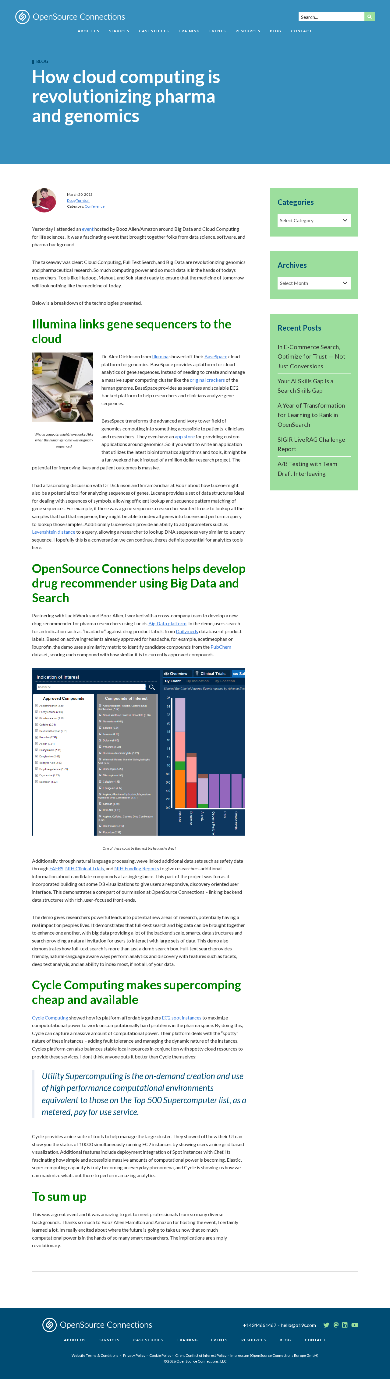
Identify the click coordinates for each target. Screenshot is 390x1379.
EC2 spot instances (181, 1017)
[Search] (369, 16)
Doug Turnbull (78, 200)
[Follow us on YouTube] (354, 1325)
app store (185, 436)
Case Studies (154, 31)
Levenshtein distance (53, 532)
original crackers (207, 380)
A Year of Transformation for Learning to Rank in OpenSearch (311, 415)
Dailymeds (187, 631)
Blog (275, 31)
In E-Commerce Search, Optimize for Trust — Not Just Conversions (312, 356)
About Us (88, 31)
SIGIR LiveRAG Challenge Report (311, 444)
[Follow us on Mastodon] (336, 1325)
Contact (301, 31)
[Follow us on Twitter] (326, 1325)
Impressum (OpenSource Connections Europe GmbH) (274, 1355)
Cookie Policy (160, 1355)
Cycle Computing (50, 1017)
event (88, 229)
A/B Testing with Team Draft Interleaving (307, 468)
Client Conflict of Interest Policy (200, 1355)
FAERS (56, 868)
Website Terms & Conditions (95, 1355)
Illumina (160, 356)
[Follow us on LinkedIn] (344, 1325)
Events (217, 31)
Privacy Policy (134, 1355)
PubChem (221, 647)
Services (119, 31)
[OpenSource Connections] (70, 17)
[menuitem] (88, 33)
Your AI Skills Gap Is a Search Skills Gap (305, 385)
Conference (95, 206)
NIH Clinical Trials (84, 868)
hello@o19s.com (298, 1325)
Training (189, 31)
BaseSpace (215, 356)
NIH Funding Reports (136, 868)
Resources (248, 31)
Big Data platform (167, 623)
